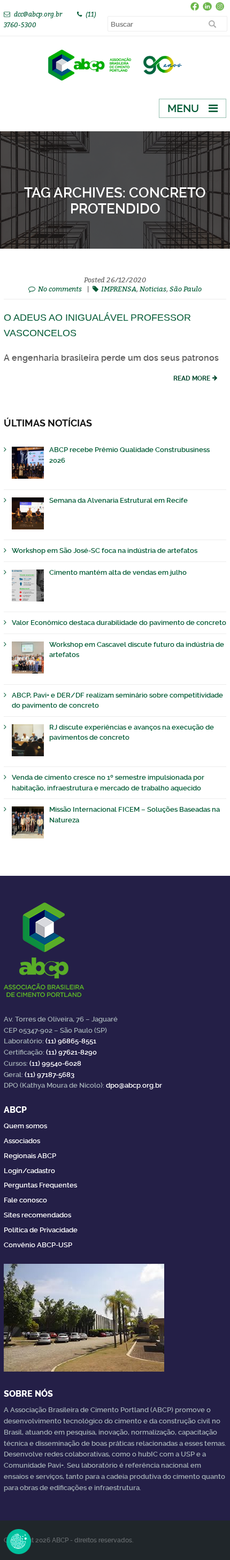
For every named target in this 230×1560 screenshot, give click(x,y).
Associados (22, 1141)
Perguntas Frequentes (40, 1185)
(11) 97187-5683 (49, 1075)
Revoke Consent (18, 1541)
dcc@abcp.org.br (38, 14)
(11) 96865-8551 (70, 1041)
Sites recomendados (37, 1215)
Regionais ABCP (30, 1156)
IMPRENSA (118, 289)
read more (191, 378)
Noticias (153, 289)
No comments (60, 289)
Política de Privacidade (41, 1230)
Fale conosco (25, 1200)
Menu (183, 108)
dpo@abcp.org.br (134, 1085)
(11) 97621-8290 (71, 1052)
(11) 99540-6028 (55, 1063)
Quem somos (25, 1126)
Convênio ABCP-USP (38, 1245)
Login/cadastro (29, 1171)
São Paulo (186, 289)
